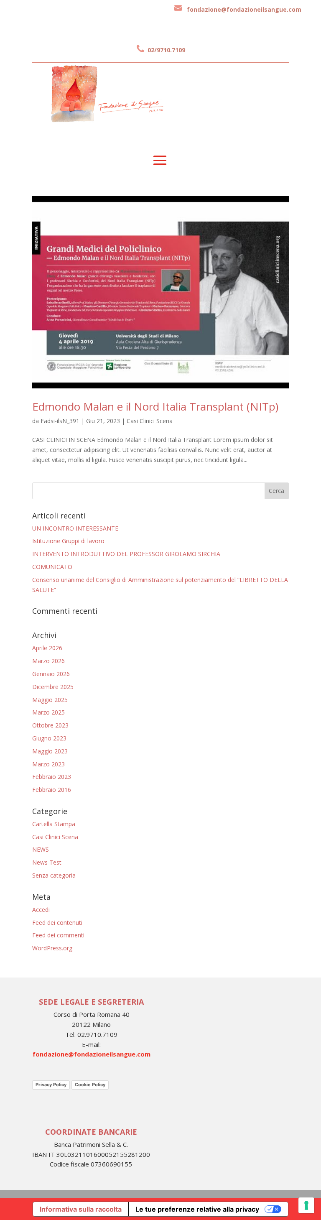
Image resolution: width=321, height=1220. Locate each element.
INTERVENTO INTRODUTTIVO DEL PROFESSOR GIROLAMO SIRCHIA (126, 554)
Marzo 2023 (48, 764)
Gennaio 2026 (51, 674)
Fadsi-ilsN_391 (60, 421)
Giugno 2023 (49, 738)
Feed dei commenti (58, 935)
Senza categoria (54, 875)
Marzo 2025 (48, 712)
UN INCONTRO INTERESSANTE (75, 528)
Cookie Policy (90, 1084)
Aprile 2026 (47, 648)
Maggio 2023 (50, 751)
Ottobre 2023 (50, 725)
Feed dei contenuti (57, 922)
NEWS (40, 849)
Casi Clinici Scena (150, 421)
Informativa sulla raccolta (81, 1209)
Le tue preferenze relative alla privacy (197, 1209)
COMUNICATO (52, 567)
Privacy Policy (51, 1084)
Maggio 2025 (50, 700)
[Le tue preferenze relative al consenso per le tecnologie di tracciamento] (306, 1205)
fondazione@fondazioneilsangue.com (244, 9)
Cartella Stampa (53, 824)
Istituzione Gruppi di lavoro (68, 541)
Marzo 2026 (48, 661)
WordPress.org (52, 948)
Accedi (41, 910)
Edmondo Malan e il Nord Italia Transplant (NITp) (155, 406)
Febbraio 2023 (51, 777)
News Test (46, 862)
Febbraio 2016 (51, 790)
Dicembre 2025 (53, 687)
